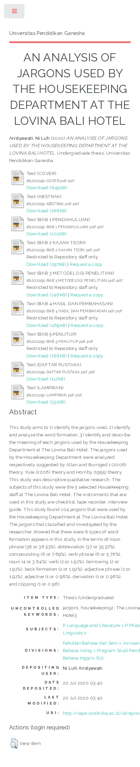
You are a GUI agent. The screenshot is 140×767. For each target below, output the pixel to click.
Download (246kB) (47, 294)
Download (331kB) (46, 402)
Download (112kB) (46, 378)
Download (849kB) (47, 187)
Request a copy (86, 264)
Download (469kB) (47, 325)
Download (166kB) (47, 210)
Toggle (15, 12)
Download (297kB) (46, 264)
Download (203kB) (47, 233)
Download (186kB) (47, 355)
